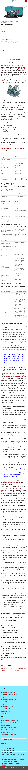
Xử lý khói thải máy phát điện (8, 727)
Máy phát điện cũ (5, 711)
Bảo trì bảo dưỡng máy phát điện (9, 720)
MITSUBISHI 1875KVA (7, 682)
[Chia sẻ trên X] (7, 42)
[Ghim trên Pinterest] (14, 42)
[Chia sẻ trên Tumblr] (17, 42)
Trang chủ (4, 21)
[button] (2, 1)
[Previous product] (5, 29)
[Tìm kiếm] (26, 1)
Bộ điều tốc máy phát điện (7, 739)
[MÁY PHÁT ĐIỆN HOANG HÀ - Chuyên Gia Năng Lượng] (14, 1)
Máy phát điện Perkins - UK (8, 697)
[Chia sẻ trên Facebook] (5, 42)
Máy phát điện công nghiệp (8, 692)
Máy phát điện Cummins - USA (9, 694)
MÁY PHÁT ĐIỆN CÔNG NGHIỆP (15, 21)
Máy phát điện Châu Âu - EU (8, 708)
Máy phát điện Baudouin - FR (8, 701)
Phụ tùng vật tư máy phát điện (9, 722)
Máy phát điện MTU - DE (7, 706)
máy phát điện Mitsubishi (17, 470)
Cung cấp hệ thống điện (7, 729)
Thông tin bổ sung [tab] (5, 53)
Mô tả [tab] (2, 50)
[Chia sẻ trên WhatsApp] (2, 42)
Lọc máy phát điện (6, 725)
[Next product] (2, 29)
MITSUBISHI (3, 22)
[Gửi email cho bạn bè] (12, 42)
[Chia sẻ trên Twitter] (9, 42)
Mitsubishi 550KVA (7, 39)
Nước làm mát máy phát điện (8, 734)
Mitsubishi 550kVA (19, 65)
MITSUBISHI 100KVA (20, 682)
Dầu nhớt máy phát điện (7, 732)
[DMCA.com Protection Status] (5, 713)
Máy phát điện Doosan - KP (8, 704)
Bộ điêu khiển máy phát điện (8, 737)
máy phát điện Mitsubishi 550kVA (16, 613)
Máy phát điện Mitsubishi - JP (8, 699)
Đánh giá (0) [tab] (4, 55)
